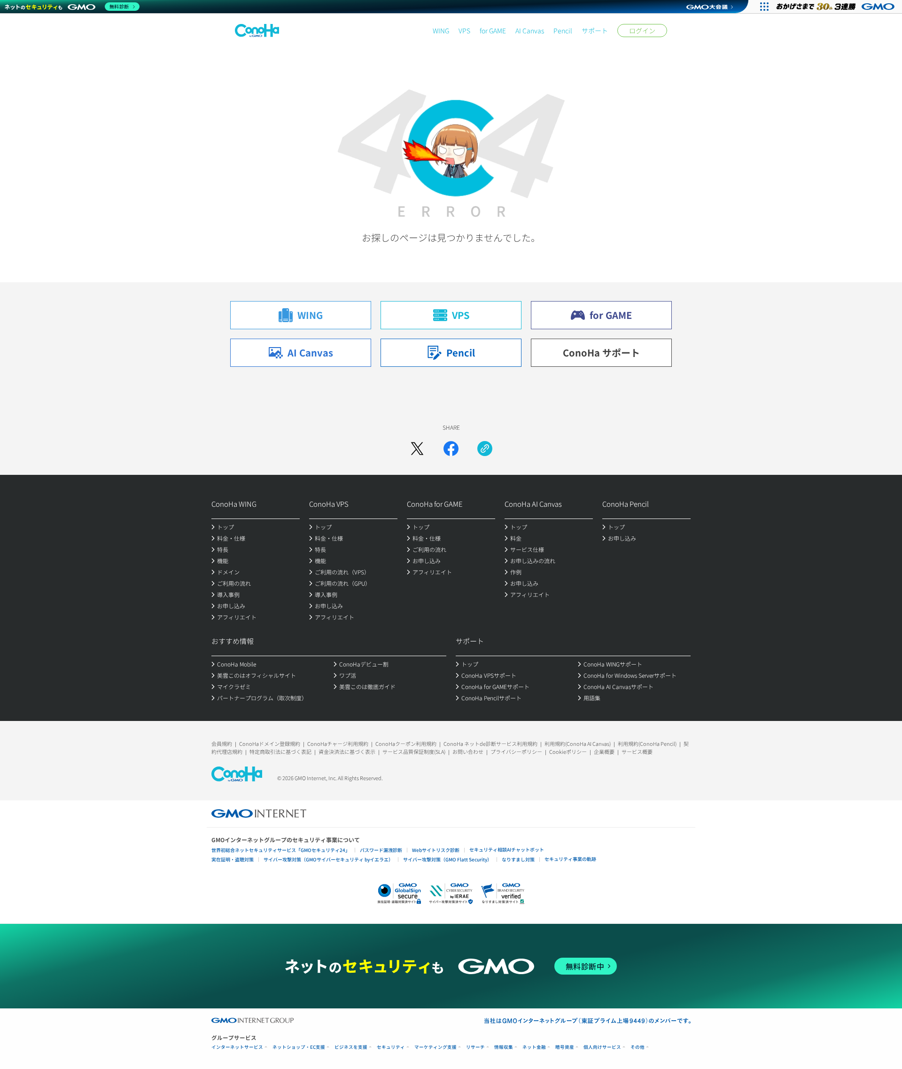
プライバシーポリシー (516, 751)
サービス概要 (637, 751)
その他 (637, 1047)
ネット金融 (534, 1047)
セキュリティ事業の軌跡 (570, 858)
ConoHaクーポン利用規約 (405, 743)
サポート (595, 30)
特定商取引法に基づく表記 (280, 751)
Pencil (562, 30)
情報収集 (503, 1047)
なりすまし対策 (518, 859)
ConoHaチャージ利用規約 (337, 743)
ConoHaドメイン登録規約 (269, 743)
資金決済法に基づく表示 (347, 751)
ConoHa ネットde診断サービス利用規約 (490, 743)
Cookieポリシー (568, 751)
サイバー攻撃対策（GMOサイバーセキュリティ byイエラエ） (328, 859)
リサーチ (475, 1047)
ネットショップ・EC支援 (298, 1047)
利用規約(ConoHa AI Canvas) (577, 743)
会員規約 (221, 743)
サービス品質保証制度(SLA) (413, 751)
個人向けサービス (602, 1047)
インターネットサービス (237, 1047)
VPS (464, 30)
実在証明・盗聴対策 (232, 859)
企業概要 (604, 751)
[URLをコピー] (484, 448)
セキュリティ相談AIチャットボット (506, 849)
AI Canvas (529, 30)
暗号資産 (564, 1047)
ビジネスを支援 (350, 1047)
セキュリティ (391, 1047)
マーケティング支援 (435, 1047)
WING (441, 30)
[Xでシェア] (417, 448)
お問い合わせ (467, 751)
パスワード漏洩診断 (381, 849)
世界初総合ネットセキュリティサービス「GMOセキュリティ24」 (280, 849)
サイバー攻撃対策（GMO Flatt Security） (447, 859)
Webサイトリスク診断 (435, 849)
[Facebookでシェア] (451, 448)
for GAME (493, 30)
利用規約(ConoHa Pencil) (647, 743)
